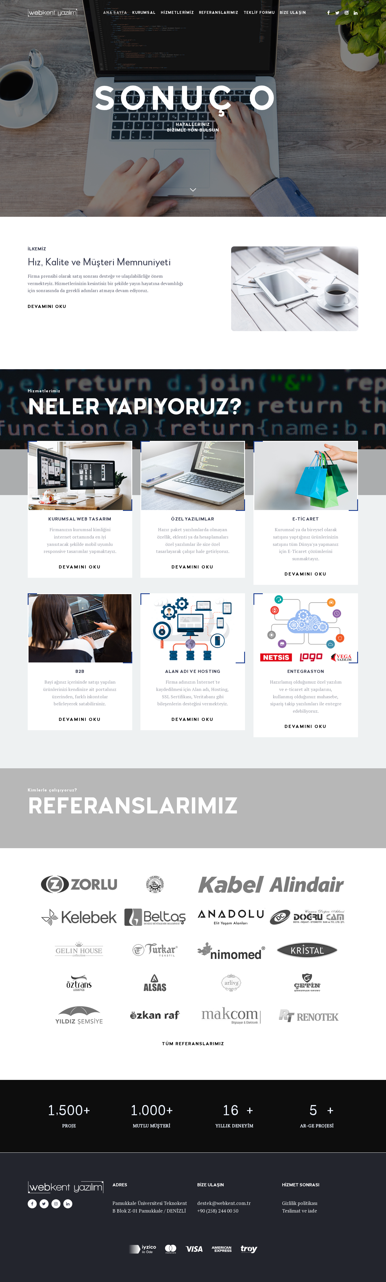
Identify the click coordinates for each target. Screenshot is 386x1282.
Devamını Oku (47, 307)
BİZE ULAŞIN (293, 13)
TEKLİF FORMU (259, 13)
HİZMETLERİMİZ (177, 13)
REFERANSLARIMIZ (218, 13)
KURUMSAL (144, 13)
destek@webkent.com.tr (224, 1203)
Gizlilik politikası (299, 1203)
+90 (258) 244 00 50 (217, 1210)
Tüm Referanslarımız (193, 1044)
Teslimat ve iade (299, 1210)
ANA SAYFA (115, 13)
